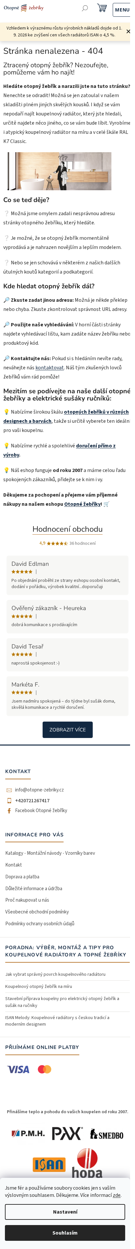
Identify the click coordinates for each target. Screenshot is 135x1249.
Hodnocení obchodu (67, 529)
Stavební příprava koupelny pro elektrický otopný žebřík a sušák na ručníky (62, 1002)
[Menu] (115, 9)
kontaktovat (49, 367)
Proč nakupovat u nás (27, 900)
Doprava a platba (22, 876)
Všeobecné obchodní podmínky (37, 912)
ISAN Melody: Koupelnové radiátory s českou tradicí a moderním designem (57, 1021)
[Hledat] (85, 9)
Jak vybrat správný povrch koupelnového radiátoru (55, 974)
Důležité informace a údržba (33, 888)
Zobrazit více (67, 730)
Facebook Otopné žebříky (41, 811)
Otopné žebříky (82, 504)
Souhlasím (65, 1233)
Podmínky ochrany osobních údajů (39, 923)
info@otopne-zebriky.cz (39, 790)
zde (117, 1195)
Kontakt (13, 865)
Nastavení (65, 1212)
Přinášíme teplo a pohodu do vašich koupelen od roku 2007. (67, 1112)
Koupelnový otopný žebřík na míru (38, 986)
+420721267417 (32, 800)
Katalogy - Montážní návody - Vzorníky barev (50, 853)
